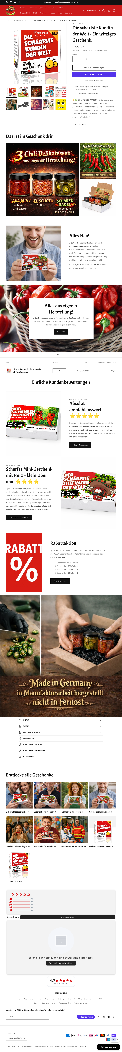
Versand (84, 50)
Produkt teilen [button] (80, 124)
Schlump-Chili (15, 1046)
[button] (32, 7)
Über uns (45, 1003)
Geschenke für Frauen (22, 20)
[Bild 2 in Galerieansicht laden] (24, 91)
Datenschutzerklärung (41, 1046)
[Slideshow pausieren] (69, 354)
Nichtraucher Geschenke (100, 846)
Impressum (82, 1046)
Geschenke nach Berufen (72, 846)
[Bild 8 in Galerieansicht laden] (36, 104)
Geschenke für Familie (43, 846)
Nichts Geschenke (80, 445)
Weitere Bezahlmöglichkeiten (94, 80)
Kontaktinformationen (70, 1046)
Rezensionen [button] (13, 917)
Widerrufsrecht (27, 1046)
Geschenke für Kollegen (16, 846)
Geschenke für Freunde (99, 812)
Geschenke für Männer (19, 517)
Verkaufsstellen (65, 1003)
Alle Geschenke (60, 581)
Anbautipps (27, 327)
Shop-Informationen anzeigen (86, 93)
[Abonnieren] (46, 1017)
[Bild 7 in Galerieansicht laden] (24, 104)
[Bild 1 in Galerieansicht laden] (11, 91)
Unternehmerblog (75, 999)
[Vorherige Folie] (52, 354)
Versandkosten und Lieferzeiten (30, 999)
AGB (51, 1046)
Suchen (37, 1003)
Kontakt (54, 1003)
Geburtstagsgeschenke (16, 812)
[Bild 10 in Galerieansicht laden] (61, 104)
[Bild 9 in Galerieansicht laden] (48, 104)
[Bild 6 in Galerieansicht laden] (11, 104)
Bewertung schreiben (67, 917)
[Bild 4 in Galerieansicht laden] (48, 91)
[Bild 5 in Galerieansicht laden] (61, 91)
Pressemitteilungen (58, 999)
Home (8, 20)
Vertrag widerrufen (81, 1003)
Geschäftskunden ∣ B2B (93, 999)
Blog (46, 999)
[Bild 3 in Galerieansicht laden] (36, 91)
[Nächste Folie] (63, 354)
